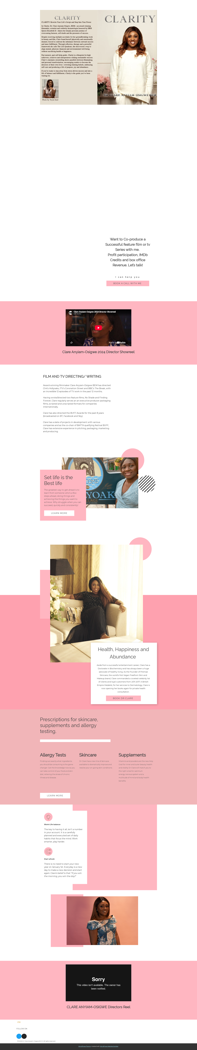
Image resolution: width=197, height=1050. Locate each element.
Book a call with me (127, 283)
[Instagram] (24, 1036)
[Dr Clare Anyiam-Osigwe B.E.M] (19, 1022)
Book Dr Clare (123, 698)
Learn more (59, 513)
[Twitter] (19, 1036)
